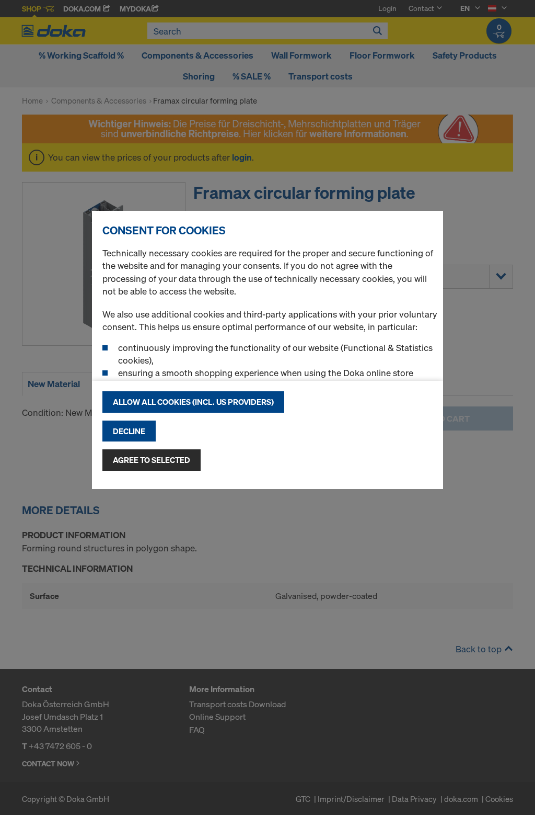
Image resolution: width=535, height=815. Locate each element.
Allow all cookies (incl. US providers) (193, 402)
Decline (129, 431)
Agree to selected (151, 460)
